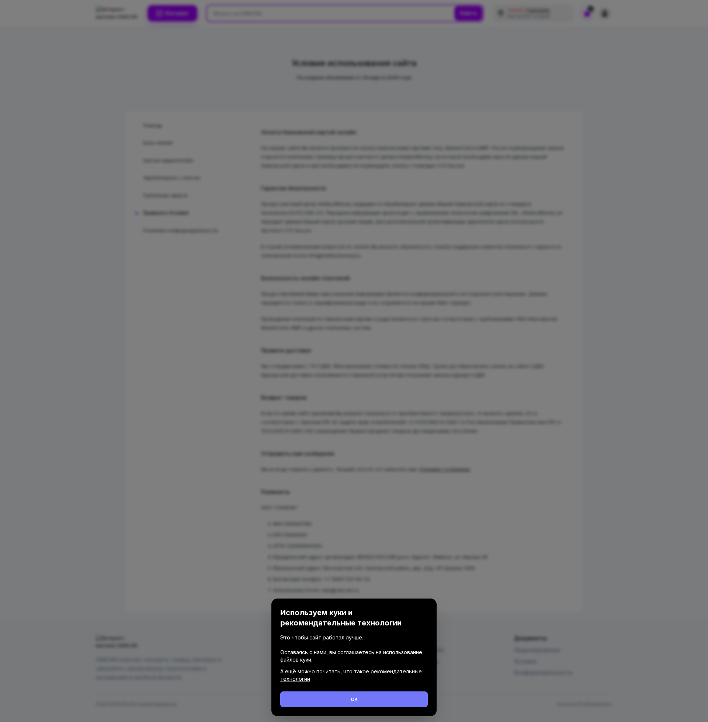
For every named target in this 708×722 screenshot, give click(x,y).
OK (354, 699)
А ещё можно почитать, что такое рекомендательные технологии (351, 675)
